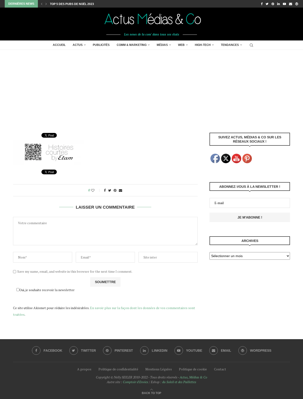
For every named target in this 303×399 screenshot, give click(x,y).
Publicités (101, 45)
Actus (78, 45)
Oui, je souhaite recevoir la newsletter (47, 290)
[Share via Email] (120, 190)
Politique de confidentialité (118, 369)
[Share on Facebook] (105, 190)
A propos (84, 369)
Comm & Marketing (132, 45)
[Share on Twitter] (109, 190)
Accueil (59, 45)
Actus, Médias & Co (193, 377)
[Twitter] (267, 4)
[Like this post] (96, 190)
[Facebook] (262, 4)
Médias (162, 45)
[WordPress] (296, 4)
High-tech (203, 45)
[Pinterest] (273, 4)
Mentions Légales (158, 369)
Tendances (230, 45)
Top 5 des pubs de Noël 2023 (72, 4)
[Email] (290, 4)
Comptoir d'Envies (135, 382)
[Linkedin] (278, 4)
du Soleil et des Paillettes (179, 382)
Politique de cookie (193, 369)
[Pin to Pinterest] (115, 190)
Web (181, 45)
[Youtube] (284, 4)
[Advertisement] (151, 85)
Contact (220, 369)
